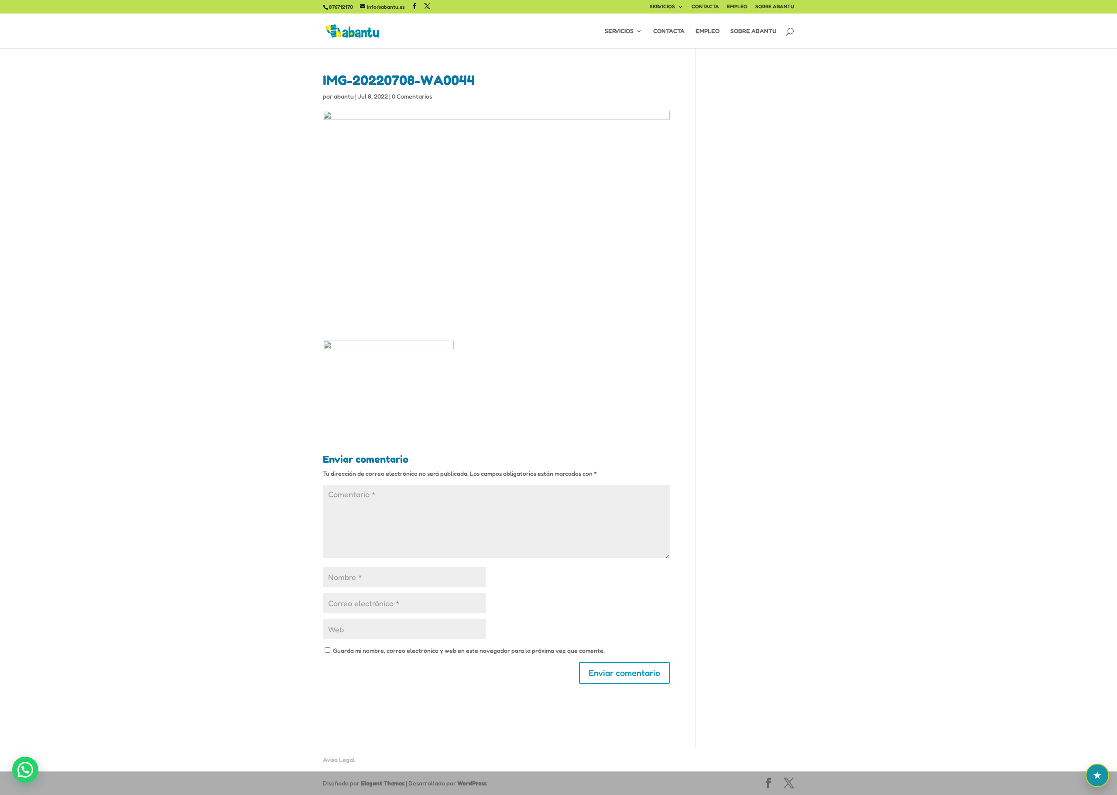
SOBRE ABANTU (774, 7)
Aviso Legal (339, 759)
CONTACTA (705, 7)
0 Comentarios (412, 96)
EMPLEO (737, 7)
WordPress (472, 783)
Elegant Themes (382, 783)
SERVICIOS (662, 7)
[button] (25, 770)
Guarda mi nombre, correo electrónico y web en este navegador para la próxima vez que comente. (469, 650)
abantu (344, 96)
